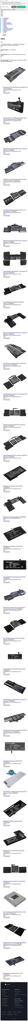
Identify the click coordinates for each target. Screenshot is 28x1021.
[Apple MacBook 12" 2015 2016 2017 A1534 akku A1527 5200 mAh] (15, 270)
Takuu (16, 996)
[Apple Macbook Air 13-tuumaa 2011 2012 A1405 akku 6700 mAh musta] (15, 362)
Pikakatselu (9, 88)
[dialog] (14, 5)
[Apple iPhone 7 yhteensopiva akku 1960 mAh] (15, 759)
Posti (15, 1014)
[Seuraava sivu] (4, 981)
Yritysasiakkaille (5, 996)
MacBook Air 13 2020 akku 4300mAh (11, 516)
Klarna (10, 1011)
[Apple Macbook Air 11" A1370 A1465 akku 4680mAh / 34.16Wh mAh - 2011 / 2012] (15, 941)
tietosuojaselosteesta (18, 4)
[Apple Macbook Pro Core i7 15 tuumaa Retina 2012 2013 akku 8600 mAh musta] (15, 729)
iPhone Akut (9, 61)
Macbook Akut (4, 61)
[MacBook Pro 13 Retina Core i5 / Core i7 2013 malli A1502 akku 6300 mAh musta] (15, 606)
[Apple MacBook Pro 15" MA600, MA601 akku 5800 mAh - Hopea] (15, 910)
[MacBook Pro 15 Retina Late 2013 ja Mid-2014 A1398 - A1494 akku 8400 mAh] (15, 178)
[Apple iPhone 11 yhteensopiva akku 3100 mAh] (15, 484)
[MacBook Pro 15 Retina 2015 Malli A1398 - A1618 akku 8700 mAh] (15, 239)
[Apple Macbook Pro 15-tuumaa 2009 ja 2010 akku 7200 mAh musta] (15, 698)
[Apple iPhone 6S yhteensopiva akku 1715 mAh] (15, 972)
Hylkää (14, 6)
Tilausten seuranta (18, 991)
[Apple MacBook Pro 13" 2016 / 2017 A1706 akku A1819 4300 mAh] (15, 392)
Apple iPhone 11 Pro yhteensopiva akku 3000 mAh (13, 850)
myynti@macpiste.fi (18, 1005)
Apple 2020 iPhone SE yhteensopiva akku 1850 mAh (14, 576)
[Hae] (2, 11)
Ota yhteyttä (4, 992)
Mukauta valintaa (5, 6)
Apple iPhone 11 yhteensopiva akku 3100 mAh (13, 486)
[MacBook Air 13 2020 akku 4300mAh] (15, 515)
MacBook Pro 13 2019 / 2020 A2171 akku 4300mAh (14, 881)
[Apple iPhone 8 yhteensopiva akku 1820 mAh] (15, 819)
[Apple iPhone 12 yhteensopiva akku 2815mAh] (15, 545)
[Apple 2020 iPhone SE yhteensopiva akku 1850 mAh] (15, 575)
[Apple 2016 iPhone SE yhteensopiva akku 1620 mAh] (15, 667)
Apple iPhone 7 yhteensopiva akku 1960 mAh (12, 760)
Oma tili (3, 994)
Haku (14, 9)
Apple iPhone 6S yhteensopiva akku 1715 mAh (13, 973)
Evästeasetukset (5, 1005)
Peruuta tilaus (17, 992)
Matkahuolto (9, 1014)
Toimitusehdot (4, 1002)
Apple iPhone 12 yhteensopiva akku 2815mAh (12, 546)
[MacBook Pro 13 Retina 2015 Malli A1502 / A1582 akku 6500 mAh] (15, 147)
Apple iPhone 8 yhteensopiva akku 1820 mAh (12, 821)
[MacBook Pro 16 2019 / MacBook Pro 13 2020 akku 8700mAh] (15, 423)
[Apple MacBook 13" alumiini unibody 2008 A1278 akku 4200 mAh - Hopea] (15, 790)
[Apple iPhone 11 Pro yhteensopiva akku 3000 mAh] (15, 849)
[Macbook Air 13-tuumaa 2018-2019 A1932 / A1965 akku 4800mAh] (15, 331)
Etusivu (4, 34)
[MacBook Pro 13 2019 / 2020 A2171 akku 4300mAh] (15, 880)
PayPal (14, 1011)
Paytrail (19, 1011)
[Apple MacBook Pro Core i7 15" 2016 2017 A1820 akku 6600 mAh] (15, 454)
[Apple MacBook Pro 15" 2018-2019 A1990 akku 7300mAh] (15, 300)
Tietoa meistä (4, 1000)
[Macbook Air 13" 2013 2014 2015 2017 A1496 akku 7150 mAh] (15, 86)
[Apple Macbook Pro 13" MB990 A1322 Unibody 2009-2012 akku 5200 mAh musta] (15, 116)
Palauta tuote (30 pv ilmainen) (20, 994)
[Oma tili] (2, 13)
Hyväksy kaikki (21, 6)
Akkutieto (4, 991)
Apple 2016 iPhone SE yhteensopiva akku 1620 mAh (14, 668)
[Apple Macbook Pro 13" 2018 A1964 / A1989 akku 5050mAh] (15, 637)
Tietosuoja (4, 1003)
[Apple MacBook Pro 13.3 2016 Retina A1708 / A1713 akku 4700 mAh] (15, 208)
